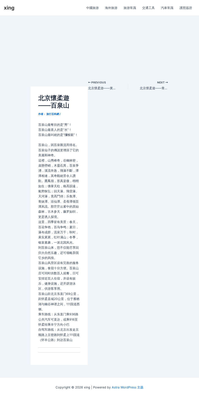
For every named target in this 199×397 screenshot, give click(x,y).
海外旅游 (111, 8)
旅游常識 (130, 8)
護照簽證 (186, 8)
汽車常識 (167, 8)
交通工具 (148, 8)
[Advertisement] (99, 45)
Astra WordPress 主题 (127, 387)
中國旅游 (92, 8)
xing (9, 8)
